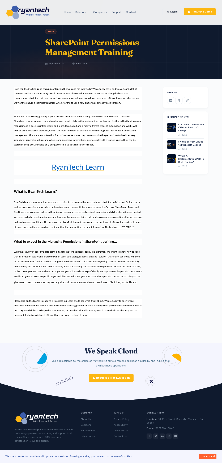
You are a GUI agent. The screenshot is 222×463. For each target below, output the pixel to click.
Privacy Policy (121, 419)
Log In (174, 11)
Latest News (88, 436)
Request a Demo (201, 11)
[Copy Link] (187, 100)
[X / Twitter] (179, 100)
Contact (131, 12)
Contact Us (120, 436)
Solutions (81, 12)
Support (116, 12)
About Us (86, 419)
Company (99, 12)
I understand (208, 456)
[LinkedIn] (170, 100)
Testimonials (88, 430)
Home (67, 12)
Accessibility (121, 424)
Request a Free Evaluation (113, 377)
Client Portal (121, 430)
